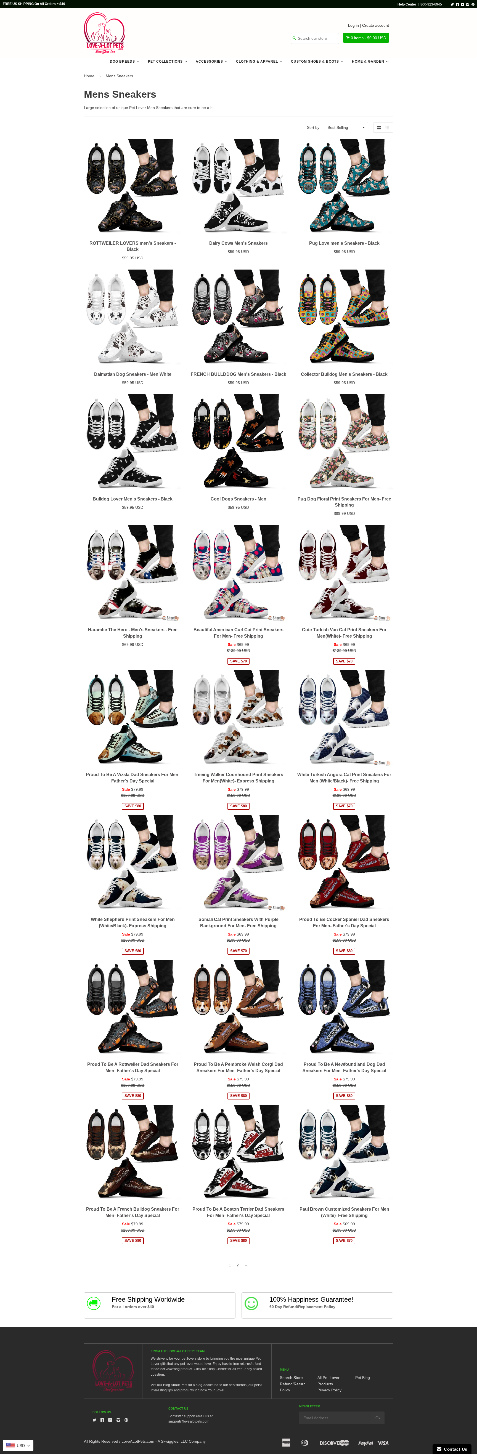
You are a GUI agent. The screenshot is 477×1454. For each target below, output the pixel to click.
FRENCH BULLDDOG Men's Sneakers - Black (238, 374)
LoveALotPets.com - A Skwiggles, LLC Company (163, 1441)
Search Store (291, 1377)
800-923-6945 (431, 4)
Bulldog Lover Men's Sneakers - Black (133, 499)
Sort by (313, 127)
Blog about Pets (175, 1385)
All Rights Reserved (101, 1441)
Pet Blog (362, 1377)
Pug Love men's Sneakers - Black (344, 243)
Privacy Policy (329, 1390)
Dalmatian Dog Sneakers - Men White (132, 374)
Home (89, 76)
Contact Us (454, 1449)
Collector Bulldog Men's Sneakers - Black (344, 374)
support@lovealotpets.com (188, 1421)
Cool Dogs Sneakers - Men (238, 499)
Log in (353, 25)
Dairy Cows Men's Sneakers (238, 243)
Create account (375, 25)
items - (368, 38)
